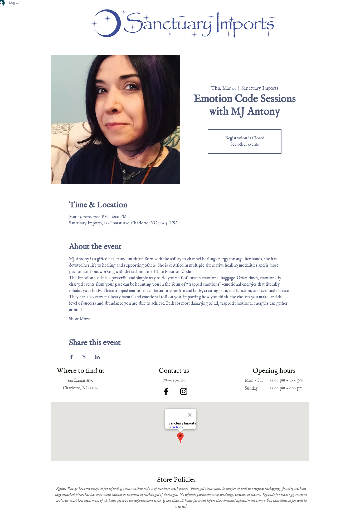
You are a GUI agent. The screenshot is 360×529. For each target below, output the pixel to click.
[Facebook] (166, 391)
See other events (245, 144)
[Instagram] (183, 391)
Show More (79, 319)
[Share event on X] (84, 357)
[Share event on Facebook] (71, 357)
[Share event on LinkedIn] (97, 357)
